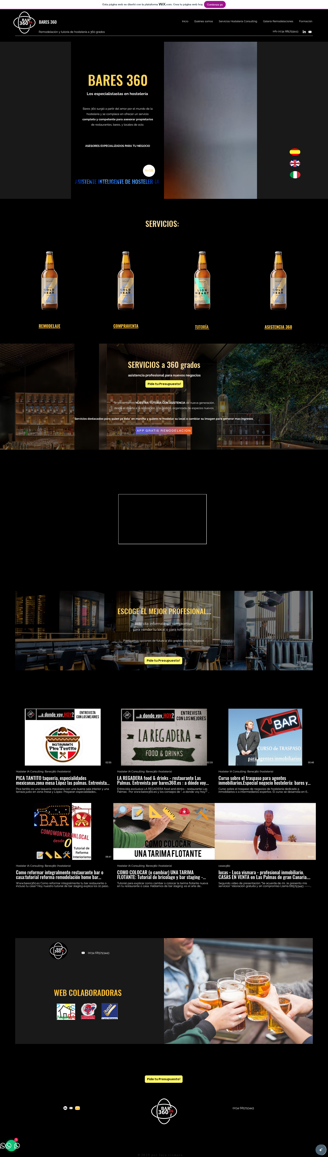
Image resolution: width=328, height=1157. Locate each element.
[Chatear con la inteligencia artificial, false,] (320, 1149)
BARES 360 (48, 22)
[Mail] (77, 1108)
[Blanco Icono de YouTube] (310, 32)
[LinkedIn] (304, 32)
